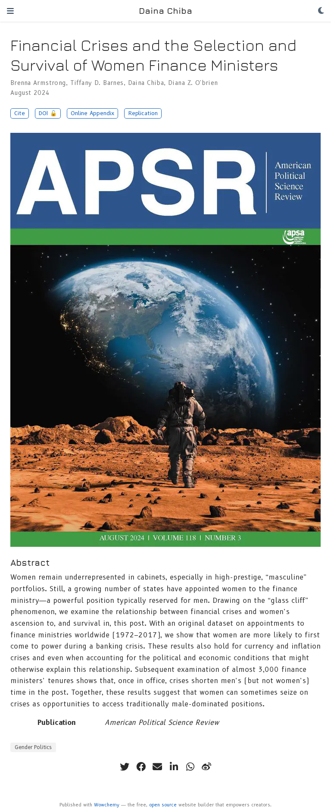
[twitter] (124, 766)
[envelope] (157, 766)
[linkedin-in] (173, 766)
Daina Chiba (165, 11)
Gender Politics (33, 747)
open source (163, 805)
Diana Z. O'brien (193, 83)
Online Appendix (92, 113)
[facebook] (140, 766)
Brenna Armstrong (38, 83)
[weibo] (206, 766)
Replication (143, 113)
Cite (19, 113)
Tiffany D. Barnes (97, 83)
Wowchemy (106, 805)
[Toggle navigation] (10, 10)
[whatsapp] (190, 766)
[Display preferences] (321, 11)
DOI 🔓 (48, 113)
